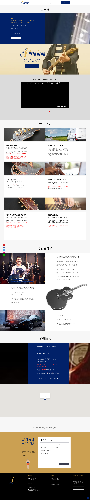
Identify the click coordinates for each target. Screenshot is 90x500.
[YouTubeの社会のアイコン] (4, 245)
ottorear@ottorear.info (34, 479)
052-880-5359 (33, 478)
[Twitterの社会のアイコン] (4, 250)
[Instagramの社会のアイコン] (4, 252)
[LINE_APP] (4, 255)
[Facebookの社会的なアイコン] (4, 247)
